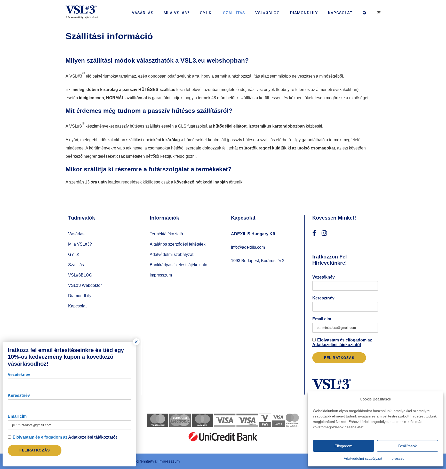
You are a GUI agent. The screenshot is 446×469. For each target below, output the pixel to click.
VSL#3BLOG (267, 13)
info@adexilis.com (248, 247)
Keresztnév (323, 298)
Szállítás (234, 13)
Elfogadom (343, 446)
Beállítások (407, 446)
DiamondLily (304, 13)
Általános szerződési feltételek (177, 244)
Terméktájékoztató (166, 234)
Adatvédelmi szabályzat (363, 458)
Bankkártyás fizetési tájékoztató (178, 265)
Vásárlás (142, 13)
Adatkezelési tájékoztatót (336, 344)
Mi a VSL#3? (176, 13)
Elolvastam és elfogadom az (342, 342)
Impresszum (397, 458)
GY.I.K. (206, 13)
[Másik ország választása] (366, 16)
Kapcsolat (340, 13)
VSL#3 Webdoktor (85, 285)
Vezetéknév (323, 277)
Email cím (321, 319)
